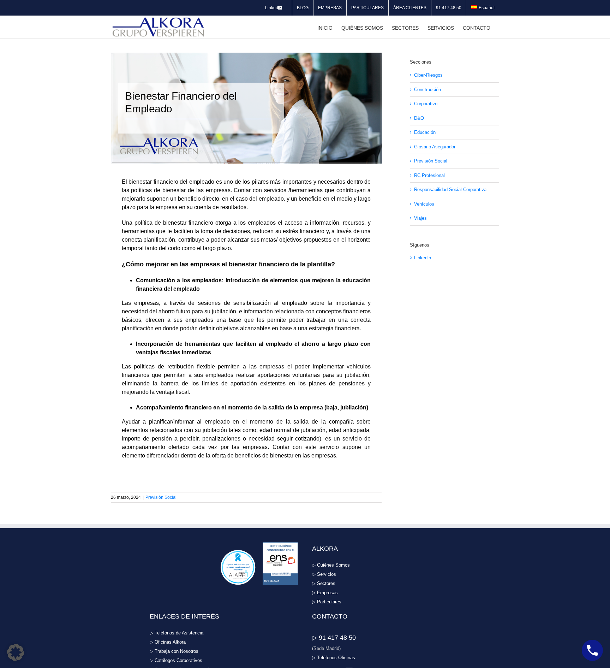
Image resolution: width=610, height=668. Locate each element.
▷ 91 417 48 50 (334, 637)
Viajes (420, 218)
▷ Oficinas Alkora (168, 642)
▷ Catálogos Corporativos (176, 660)
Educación (425, 132)
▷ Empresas (325, 592)
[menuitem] (482, 8)
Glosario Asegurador (434, 146)
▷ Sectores (323, 583)
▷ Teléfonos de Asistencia (176, 633)
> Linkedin (420, 257)
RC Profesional (429, 175)
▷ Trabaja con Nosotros (174, 651)
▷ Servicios (324, 574)
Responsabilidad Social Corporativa (450, 189)
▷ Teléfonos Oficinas (333, 657)
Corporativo (425, 103)
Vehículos (424, 204)
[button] (15, 652)
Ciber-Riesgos (428, 75)
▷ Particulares (326, 601)
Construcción (427, 89)
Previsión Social (161, 497)
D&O (419, 118)
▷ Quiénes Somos (331, 565)
